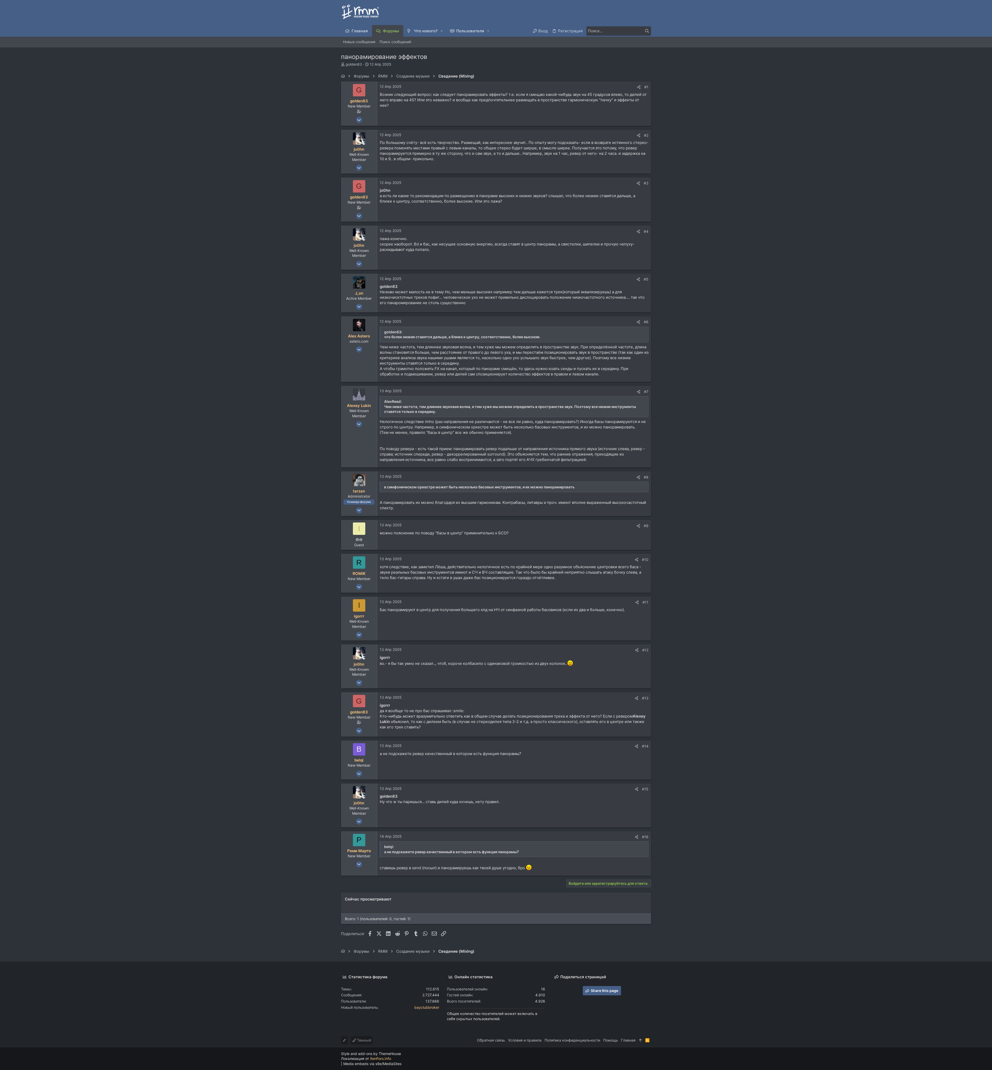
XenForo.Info (380, 1058)
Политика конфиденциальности (572, 1040)
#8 (646, 477)
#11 (645, 602)
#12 (645, 650)
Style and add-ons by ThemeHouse (371, 1053)
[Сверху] (640, 1040)
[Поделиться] (638, 87)
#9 (646, 526)
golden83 (354, 64)
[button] (442, 31)
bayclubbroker (426, 1007)
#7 (646, 391)
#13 (645, 698)
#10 (645, 559)
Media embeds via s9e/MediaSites (372, 1063)
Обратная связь (491, 1040)
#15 (645, 789)
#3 (646, 183)
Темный (363, 1040)
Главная (628, 1040)
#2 (646, 135)
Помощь (610, 1040)
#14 (645, 746)
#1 (646, 87)
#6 (646, 322)
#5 (646, 279)
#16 (645, 837)
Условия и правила (524, 1040)
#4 (646, 231)
